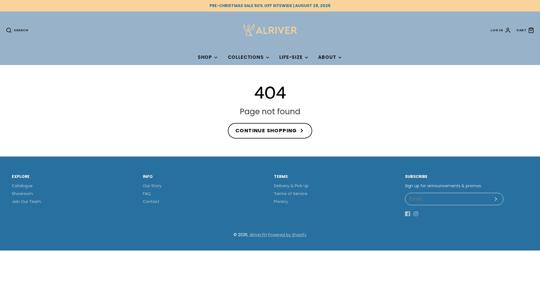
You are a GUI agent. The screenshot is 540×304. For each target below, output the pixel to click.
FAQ (147, 193)
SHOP (205, 57)
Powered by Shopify (287, 235)
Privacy (281, 201)
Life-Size (291, 57)
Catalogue (22, 186)
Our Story (152, 186)
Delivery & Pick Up (291, 186)
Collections (246, 57)
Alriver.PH (258, 235)
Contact (151, 201)
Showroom (22, 193)
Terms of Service (290, 193)
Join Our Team (26, 201)
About (327, 57)
